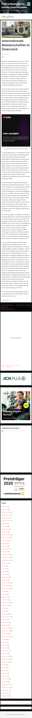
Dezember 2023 (6, 554)
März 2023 (4, 574)
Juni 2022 (4, 594)
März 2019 (4, 648)
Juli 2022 (4, 591)
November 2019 (6, 631)
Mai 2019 (4, 642)
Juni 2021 (4, 611)
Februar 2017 (5, 696)
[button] (29, 3)
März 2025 (4, 526)
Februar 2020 (5, 622)
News (11, 300)
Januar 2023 (5, 580)
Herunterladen (9, 367)
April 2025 (4, 523)
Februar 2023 (5, 577)
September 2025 (6, 520)
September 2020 (6, 617)
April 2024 (4, 543)
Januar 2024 (5, 552)
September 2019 (6, 636)
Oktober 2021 (5, 605)
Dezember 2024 (6, 535)
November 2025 (6, 515)
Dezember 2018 (6, 656)
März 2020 (4, 619)
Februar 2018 (5, 679)
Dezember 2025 (6, 512)
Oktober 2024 (5, 540)
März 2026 (4, 506)
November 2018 (6, 659)
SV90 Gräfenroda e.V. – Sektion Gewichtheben (14, 5)
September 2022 (6, 588)
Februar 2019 (5, 651)
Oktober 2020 (5, 614)
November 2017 (6, 687)
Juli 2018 (4, 665)
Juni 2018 (4, 667)
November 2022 (6, 585)
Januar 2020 (5, 625)
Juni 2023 (4, 569)
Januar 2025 (5, 532)
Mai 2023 (4, 571)
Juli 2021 (4, 608)
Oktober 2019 (5, 634)
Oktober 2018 (5, 662)
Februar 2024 (5, 549)
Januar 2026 (5, 509)
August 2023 (5, 563)
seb (4, 57)
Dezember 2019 (6, 628)
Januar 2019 (5, 653)
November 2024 (6, 537)
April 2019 (4, 645)
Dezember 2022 (6, 583)
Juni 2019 (4, 639)
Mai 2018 (4, 670)
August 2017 (5, 693)
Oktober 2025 (5, 518)
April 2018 (4, 673)
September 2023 (6, 560)
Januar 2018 (5, 682)
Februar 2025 (5, 529)
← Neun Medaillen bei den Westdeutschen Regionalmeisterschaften (7, 307)
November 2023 (6, 557)
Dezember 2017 (6, 684)
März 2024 (4, 546)
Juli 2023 (4, 566)
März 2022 (4, 597)
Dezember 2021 (6, 602)
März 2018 (4, 676)
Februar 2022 (5, 600)
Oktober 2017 (5, 690)
